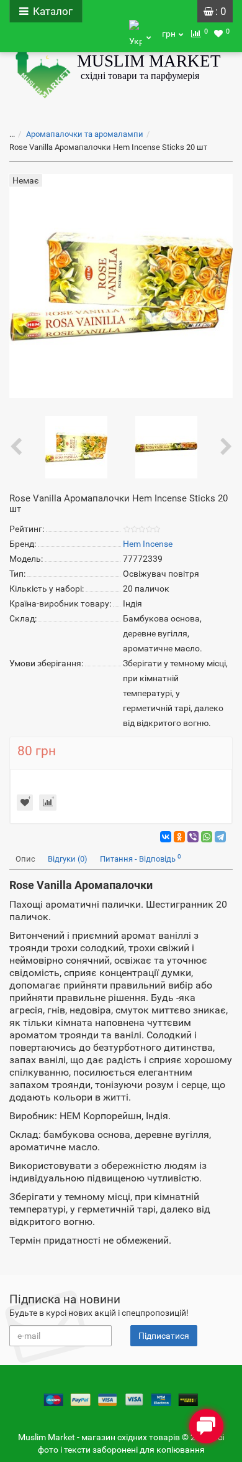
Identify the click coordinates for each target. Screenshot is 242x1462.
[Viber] (193, 836)
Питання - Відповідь (140, 858)
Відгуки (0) (67, 859)
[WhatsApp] (206, 836)
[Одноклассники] (179, 836)
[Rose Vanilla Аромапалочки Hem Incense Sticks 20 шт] (76, 447)
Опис (25, 859)
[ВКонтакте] (165, 836)
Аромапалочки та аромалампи (84, 134)
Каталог (53, 11)
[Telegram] (220, 836)
